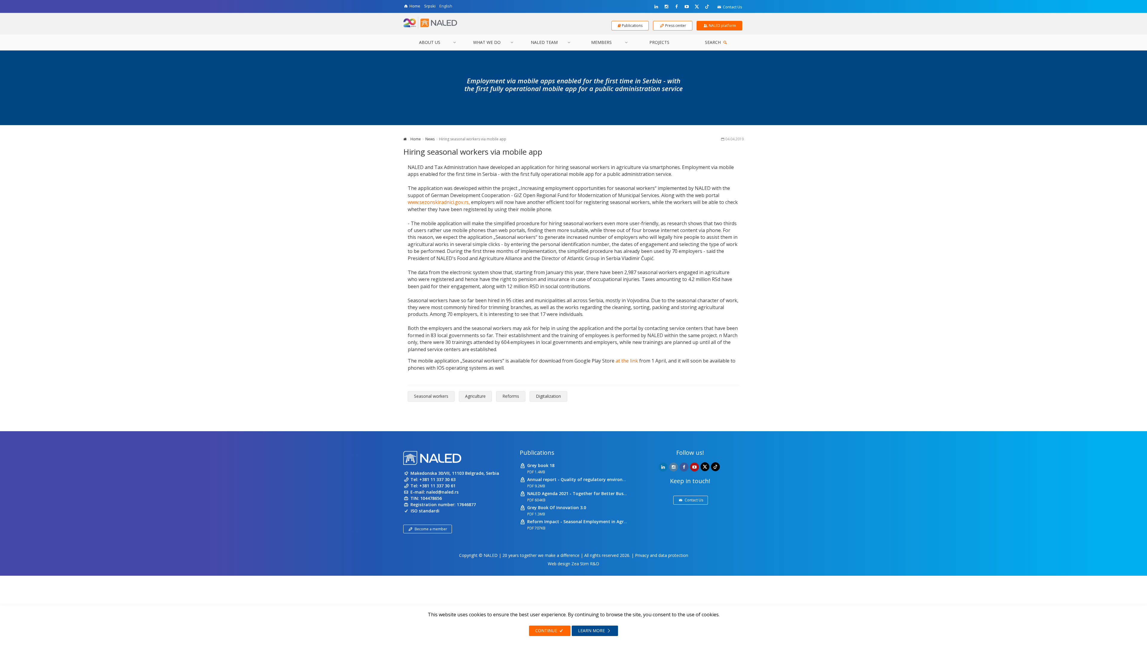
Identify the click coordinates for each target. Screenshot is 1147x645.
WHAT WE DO (487, 42)
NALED (491, 555)
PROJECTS (659, 42)
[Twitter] (696, 6)
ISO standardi (425, 511)
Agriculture (475, 396)
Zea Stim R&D (585, 563)
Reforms (510, 396)
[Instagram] (666, 6)
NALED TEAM (544, 42)
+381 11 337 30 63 (437, 479)
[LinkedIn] (656, 6)
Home (415, 139)
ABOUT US (429, 42)
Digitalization (548, 396)
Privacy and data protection (661, 555)
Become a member (431, 529)
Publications (537, 453)
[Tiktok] (707, 6)
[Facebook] (676, 6)
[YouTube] (686, 6)
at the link (627, 360)
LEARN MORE (592, 630)
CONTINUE (546, 630)
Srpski (430, 6)
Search (713, 42)
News (430, 139)
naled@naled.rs (442, 492)
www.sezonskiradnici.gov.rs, (439, 202)
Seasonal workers (431, 396)
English (445, 6)
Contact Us (732, 7)
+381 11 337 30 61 (437, 486)
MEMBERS (601, 42)
